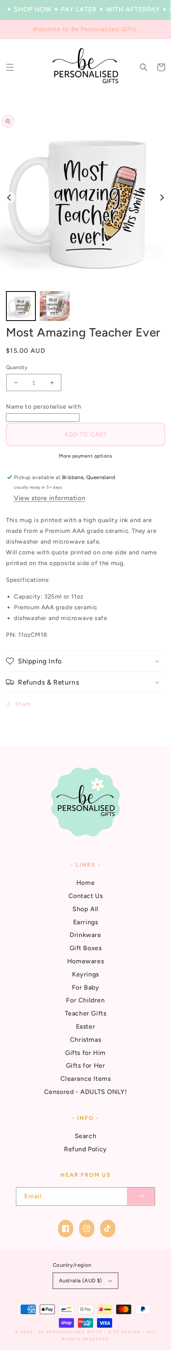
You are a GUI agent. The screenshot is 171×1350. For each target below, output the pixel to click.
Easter (85, 1026)
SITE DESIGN (124, 1331)
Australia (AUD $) (80, 1280)
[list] (85, 197)
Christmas (85, 1039)
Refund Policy (85, 1149)
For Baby (85, 987)
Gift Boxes (86, 948)
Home (85, 882)
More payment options (85, 456)
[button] (10, 67)
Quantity (16, 367)
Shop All (85, 909)
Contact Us (85, 896)
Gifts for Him (85, 1053)
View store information (49, 498)
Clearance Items (85, 1078)
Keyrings (85, 974)
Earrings (85, 922)
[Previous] (9, 197)
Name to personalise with (43, 406)
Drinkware (85, 935)
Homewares (85, 961)
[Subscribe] (141, 1196)
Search (86, 1136)
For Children (85, 1000)
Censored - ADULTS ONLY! (85, 1092)
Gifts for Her (85, 1065)
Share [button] (23, 703)
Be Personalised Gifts (71, 1331)
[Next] (161, 197)
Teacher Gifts (86, 1013)
